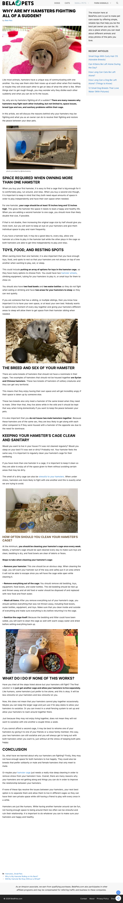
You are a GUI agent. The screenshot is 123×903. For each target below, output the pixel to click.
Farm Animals (101, 3)
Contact (83, 898)
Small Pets (80, 3)
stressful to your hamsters (51, 476)
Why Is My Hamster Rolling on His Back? (21, 876)
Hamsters (9, 874)
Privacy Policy (103, 898)
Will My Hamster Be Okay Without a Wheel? (22, 879)
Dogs (57, 3)
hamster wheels (69, 273)
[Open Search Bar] (117, 3)
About (91, 898)
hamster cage (24, 772)
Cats (67, 3)
